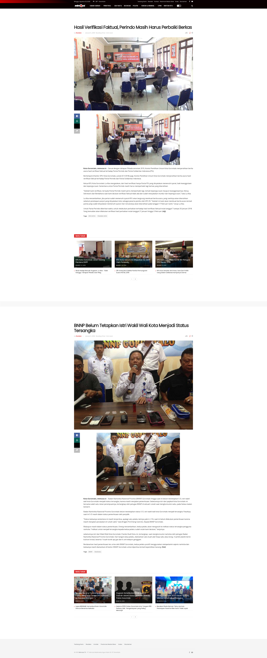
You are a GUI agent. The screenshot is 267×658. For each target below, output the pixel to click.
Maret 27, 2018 (81, 265)
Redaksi (150, 1)
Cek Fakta (118, 6)
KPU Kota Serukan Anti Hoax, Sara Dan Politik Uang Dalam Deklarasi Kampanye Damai (172, 272)
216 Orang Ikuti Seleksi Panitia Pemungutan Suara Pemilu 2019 (131, 272)
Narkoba (98, 552)
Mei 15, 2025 (121, 601)
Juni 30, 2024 (162, 601)
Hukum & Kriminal (147, 6)
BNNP (90, 552)
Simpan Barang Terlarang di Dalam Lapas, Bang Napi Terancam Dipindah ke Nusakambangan (92, 595)
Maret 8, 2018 (162, 265)
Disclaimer (183, 1)
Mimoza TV (82, 652)
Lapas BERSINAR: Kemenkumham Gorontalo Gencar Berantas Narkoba (91, 607)
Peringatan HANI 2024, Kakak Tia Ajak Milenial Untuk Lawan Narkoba (173, 596)
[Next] (135, 279)
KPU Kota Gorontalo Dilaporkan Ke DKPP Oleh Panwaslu (133, 261)
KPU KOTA (92, 216)
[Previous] (131, 279)
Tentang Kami (142, 1)
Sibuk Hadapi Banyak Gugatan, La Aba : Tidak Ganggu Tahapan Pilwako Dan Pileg (92, 272)
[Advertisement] (133, 16)
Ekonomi (127, 6)
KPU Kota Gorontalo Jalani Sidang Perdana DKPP (90, 261)
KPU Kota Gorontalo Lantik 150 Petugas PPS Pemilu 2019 (173, 261)
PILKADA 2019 (102, 216)
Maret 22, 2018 (121, 265)
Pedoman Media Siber (167, 1)
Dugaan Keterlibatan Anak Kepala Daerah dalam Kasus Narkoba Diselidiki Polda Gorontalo (133, 595)
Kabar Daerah (95, 6)
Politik (135, 6)
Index (177, 1)
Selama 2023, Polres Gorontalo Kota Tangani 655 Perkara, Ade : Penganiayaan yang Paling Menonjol (133, 608)
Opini (159, 6)
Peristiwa (107, 6)
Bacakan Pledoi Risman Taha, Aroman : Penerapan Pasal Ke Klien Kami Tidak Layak (172, 607)
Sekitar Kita (168, 6)
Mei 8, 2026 (80, 601)
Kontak (156, 1)
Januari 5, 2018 (90, 33)
